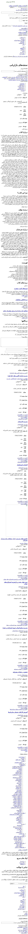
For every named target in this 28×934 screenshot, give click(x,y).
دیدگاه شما (24, 337)
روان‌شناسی (22, 833)
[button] (22, 416)
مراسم (20, 821)
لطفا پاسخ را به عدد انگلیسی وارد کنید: (18, 17)
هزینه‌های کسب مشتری (20, 288)
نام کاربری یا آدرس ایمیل (21, 12)
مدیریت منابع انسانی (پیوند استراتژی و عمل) (15, 628)
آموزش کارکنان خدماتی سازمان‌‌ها (17, 712)
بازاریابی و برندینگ (16, 56)
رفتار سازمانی (18, 828)
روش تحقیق (24, 674)
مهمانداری (19, 822)
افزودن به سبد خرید (23, 74)
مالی (20, 831)
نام (26, 349)
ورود (26, 23)
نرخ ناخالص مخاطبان (21, 300)
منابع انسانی (20, 424)
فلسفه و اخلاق (18, 792)
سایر (23, 835)
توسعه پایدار (19, 778)
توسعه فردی (22, 757)
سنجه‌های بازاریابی (10, 78)
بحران (20, 776)
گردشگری (22, 765)
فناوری (23, 761)
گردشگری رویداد (18, 798)
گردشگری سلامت (17, 799)
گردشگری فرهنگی (17, 802)
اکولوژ (20, 815)
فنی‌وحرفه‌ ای (18, 841)
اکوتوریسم (19, 770)
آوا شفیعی (4, 77)
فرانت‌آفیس (13, 378)
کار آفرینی (19, 829)
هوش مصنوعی (18, 762)
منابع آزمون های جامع (19, 836)
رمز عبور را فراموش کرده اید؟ (20, 25)
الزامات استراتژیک (22, 465)
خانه (26, 56)
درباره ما (22, 861)
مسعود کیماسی (12, 79)
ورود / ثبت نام (21, 909)
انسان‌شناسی (18, 772)
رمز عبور (24, 15)
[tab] (13, 83)
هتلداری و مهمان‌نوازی (22, 378)
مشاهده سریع (24, 417)
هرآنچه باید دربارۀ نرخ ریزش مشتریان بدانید (15, 311)
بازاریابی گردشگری (17, 774)
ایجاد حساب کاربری (20, 10)
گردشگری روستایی (17, 796)
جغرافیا (20, 781)
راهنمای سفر (19, 785)
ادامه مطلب (24, 295)
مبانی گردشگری (18, 806)
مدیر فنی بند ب (18, 840)
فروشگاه (22, 864)
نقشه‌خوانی (19, 810)
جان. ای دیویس (19, 78)
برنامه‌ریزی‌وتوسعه (17, 777)
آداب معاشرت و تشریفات (16, 814)
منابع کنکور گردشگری (19, 843)
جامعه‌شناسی (18, 780)
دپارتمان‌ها (19, 817)
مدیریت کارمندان (22, 421)
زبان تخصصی (18, 788)
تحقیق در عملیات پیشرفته (20, 672)
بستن (26, 751)
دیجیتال (25, 543)
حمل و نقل (19, 783)
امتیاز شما (24, 334)
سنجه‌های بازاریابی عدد (20, 71)
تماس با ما (22, 862)
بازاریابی (25, 78)
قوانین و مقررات (18, 794)
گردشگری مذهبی (17, 803)
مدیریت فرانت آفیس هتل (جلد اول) (17, 376)
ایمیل (25, 351)
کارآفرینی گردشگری (17, 795)
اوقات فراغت (18, 773)
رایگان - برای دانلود (20, 759)
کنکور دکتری (19, 846)
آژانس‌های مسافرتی (17, 766)
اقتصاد (20, 769)
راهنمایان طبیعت (18, 839)
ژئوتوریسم (19, 789)
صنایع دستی (19, 791)
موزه (20, 809)
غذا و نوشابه (19, 818)
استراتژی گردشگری (17, 768)
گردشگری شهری (17, 800)
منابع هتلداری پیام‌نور (20, 847)
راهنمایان (19, 811)
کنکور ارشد (19, 844)
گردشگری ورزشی (17, 805)
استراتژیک (21, 467)
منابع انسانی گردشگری (16, 807)
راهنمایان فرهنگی (17, 837)
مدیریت (23, 56)
